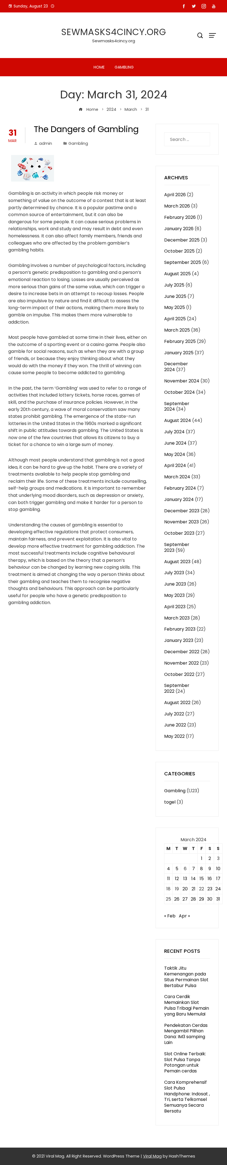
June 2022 (175, 725)
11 (168, 878)
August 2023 (177, 561)
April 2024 (175, 465)
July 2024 (174, 432)
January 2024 (179, 499)
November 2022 (181, 663)
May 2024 (174, 454)
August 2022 (177, 702)
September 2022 (176, 688)
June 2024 (175, 443)
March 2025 (177, 330)
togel (170, 802)
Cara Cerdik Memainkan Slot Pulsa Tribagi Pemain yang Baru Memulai (186, 1005)
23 (209, 889)
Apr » (184, 916)
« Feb (170, 916)
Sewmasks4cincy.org (113, 32)
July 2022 (174, 714)
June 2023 (175, 584)
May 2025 (174, 307)
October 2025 (179, 251)
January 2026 (179, 228)
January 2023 (178, 640)
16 (210, 878)
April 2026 (175, 194)
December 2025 (182, 240)
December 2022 (181, 652)
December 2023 (181, 511)
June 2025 (175, 296)
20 (185, 889)
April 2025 (175, 319)
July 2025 (174, 285)
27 (185, 899)
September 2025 (182, 262)
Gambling (124, 67)
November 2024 (181, 381)
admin (45, 143)
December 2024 (176, 367)
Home (99, 67)
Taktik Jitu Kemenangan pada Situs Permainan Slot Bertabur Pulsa (186, 976)
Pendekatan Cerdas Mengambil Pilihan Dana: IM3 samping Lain (186, 1034)
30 (209, 899)
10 (218, 868)
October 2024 (179, 392)
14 (193, 878)
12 (177, 878)
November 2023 (181, 522)
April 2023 (174, 607)
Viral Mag (152, 1156)
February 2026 (180, 217)
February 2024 (180, 488)
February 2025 (180, 341)
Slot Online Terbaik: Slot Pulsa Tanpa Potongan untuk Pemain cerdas (185, 1062)
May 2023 (174, 595)
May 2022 (174, 736)
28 (193, 899)
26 (176, 899)
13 (185, 878)
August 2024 (177, 420)
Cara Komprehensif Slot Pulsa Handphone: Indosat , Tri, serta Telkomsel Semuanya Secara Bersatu (187, 1096)
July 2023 (174, 573)
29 (201, 899)
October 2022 (179, 674)
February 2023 (179, 629)
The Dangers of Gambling (86, 129)
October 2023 (179, 533)
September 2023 (176, 547)
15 (202, 878)
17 (218, 878)
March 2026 (177, 206)
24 (218, 889)
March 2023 (177, 618)
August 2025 (177, 274)
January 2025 (179, 353)
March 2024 (177, 477)
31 (218, 899)
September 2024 (176, 406)
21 (193, 889)
